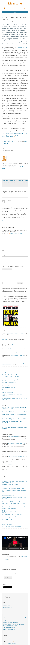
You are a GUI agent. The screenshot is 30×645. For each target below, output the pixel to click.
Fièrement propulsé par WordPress (9, 643)
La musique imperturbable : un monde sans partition (12, 514)
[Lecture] (4, 548)
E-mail (3, 255)
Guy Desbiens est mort (6, 424)
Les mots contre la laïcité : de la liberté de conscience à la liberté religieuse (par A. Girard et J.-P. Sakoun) (14, 379)
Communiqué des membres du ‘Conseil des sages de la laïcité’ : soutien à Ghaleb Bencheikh (14, 408)
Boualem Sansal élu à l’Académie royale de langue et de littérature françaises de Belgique (14, 419)
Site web (4, 261)
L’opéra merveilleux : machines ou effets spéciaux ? (12, 526)
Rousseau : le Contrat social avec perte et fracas (11, 516)
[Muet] (23, 548)
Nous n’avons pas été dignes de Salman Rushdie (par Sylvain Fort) (14, 486)
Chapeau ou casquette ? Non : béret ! (9, 522)
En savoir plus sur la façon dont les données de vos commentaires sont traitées (15, 273)
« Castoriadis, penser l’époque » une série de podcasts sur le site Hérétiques (14, 428)
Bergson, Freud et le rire (7, 519)
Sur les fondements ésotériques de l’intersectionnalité (12, 390)
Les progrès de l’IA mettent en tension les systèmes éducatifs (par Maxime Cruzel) (14, 372)
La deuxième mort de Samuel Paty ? (9, 380)
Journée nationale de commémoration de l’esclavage (12, 389)
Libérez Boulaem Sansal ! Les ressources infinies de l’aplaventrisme (12, 422)
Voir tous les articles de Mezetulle (9, 170)
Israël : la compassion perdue (14, 348)
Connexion (5, 604)
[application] (15, 543)
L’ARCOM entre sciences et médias (9, 382)
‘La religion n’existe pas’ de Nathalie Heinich (10, 374)
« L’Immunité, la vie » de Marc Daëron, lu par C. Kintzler (13, 488)
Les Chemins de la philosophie (12, 561)
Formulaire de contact (7, 637)
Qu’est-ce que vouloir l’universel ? (17, 355)
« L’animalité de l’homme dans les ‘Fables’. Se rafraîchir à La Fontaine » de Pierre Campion (14, 482)
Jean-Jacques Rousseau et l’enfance (9, 510)
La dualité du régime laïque (15, 352)
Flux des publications (7, 605)
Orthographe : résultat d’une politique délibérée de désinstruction (12, 395)
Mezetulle (15, 3)
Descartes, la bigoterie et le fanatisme (9, 508)
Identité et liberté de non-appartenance (10, 505)
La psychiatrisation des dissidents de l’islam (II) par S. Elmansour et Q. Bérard (14, 399)
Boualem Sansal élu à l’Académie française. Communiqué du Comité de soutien (14, 412)
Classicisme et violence (6, 517)
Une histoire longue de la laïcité (8, 387)
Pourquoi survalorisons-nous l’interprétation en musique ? (13, 506)
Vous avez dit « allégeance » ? (8, 392)
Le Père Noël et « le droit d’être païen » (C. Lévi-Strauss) (13, 501)
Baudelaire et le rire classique (8, 521)
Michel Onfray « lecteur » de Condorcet (10, 484)
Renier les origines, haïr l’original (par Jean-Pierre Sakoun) (13, 396)
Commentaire (12, 234)
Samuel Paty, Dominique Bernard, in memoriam (16, 333)
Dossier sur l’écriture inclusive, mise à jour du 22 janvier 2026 (14, 414)
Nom (3, 250)
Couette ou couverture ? (7, 524)
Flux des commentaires (7, 607)
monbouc (11, 641)
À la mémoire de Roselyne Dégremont (9, 410)
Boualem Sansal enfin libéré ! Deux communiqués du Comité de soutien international (14, 416)
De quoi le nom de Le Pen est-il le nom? (15, 360)
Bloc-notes (4, 141)
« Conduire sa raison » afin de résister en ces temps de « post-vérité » (14, 479)
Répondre (4, 220)
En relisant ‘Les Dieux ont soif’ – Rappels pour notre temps (13, 385)
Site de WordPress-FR (7, 609)
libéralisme (6, 143)
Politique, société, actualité (12, 141)
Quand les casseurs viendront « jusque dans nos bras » (13, 384)
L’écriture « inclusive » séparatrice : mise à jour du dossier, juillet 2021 (14, 491)
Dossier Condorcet (6, 500)
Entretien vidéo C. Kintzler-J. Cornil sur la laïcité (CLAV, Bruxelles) (14, 503)
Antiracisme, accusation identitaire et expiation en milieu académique (13, 493)
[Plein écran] (26, 548)
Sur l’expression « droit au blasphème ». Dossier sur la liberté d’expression (14, 498)
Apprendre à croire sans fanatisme (18, 344)
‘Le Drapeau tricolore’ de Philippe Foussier (10, 376)
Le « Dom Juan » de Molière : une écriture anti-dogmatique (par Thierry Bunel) (14, 512)
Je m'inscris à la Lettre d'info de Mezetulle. (13, 266)
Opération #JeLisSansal (6, 425)
